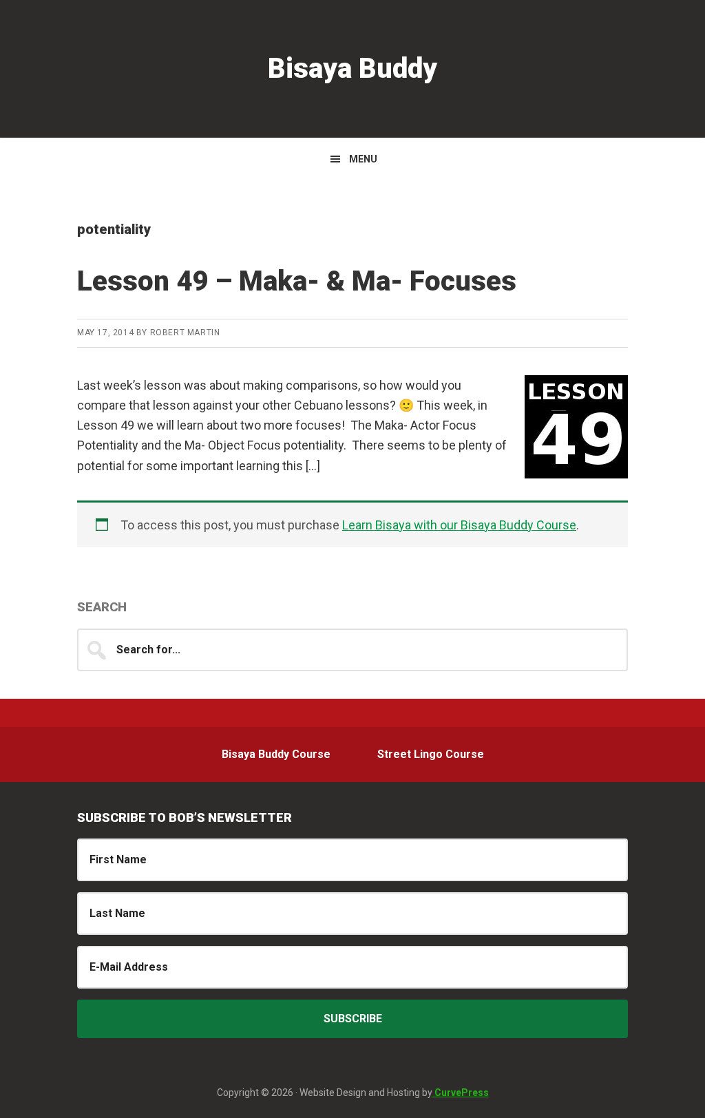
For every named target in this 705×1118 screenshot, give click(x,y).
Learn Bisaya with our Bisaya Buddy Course (459, 525)
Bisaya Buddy (352, 68)
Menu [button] (363, 159)
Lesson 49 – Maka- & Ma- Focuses (296, 281)
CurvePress (460, 1092)
